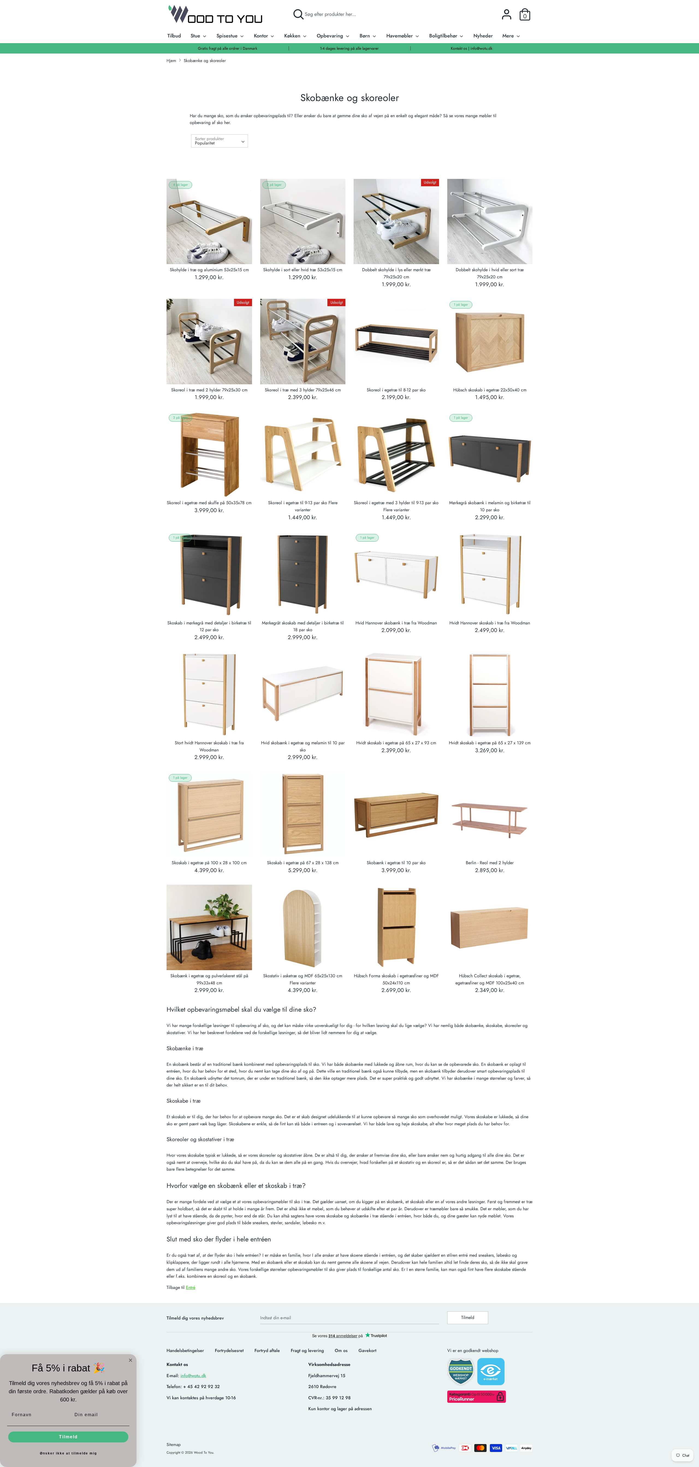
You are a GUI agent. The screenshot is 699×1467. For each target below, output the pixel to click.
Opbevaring (331, 35)
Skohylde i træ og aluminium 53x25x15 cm (209, 270)
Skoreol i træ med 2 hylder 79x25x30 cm (209, 390)
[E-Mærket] (491, 1373)
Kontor (261, 35)
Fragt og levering (307, 1350)
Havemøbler (400, 35)
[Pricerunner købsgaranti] (476, 1401)
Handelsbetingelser (185, 1350)
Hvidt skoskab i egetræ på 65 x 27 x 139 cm (490, 743)
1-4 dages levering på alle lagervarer (349, 48)
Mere (508, 35)
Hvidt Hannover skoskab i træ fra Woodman (489, 623)
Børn (365, 35)
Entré (190, 1287)
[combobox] (219, 140)
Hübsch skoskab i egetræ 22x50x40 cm (489, 390)
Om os (341, 1350)
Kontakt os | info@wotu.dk (471, 48)
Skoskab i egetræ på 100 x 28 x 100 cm (209, 863)
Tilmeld (467, 1317)
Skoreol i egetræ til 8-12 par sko (396, 390)
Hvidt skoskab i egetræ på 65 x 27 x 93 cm (396, 743)
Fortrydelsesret (229, 1350)
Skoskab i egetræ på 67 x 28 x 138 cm (303, 863)
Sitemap (174, 1445)
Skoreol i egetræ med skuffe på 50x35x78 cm (209, 503)
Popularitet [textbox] (205, 143)
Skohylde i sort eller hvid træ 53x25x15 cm (302, 270)
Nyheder (483, 35)
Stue (196, 35)
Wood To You (203, 1452)
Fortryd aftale (267, 1350)
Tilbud (174, 35)
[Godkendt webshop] (461, 1373)
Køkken (293, 35)
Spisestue (228, 35)
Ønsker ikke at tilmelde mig (68, 1453)
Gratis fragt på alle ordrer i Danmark (227, 48)
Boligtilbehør (444, 35)
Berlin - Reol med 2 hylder (490, 863)
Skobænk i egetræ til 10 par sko (396, 863)
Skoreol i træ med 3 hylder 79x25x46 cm (303, 390)
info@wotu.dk (193, 1375)
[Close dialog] (130, 1360)
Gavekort (367, 1350)
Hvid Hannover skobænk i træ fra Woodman (396, 623)
